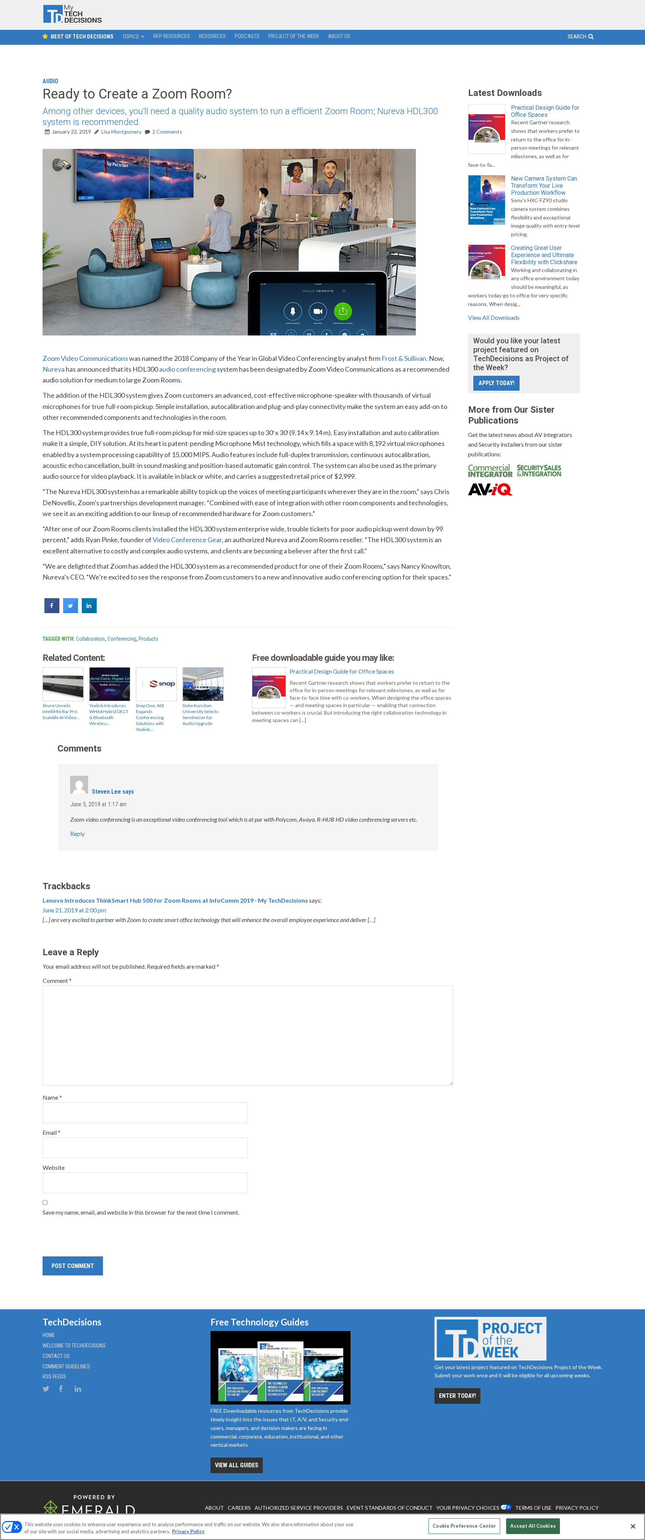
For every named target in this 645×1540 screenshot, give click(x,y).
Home (49, 1335)
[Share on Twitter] (70, 611)
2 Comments (167, 131)
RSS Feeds (54, 1377)
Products (148, 639)
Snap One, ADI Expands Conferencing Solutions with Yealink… (150, 717)
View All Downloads (494, 317)
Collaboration (90, 639)
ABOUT (214, 1508)
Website (54, 1167)
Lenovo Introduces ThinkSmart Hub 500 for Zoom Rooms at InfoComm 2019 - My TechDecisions (175, 900)
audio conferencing (187, 369)
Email (51, 1132)
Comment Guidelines (66, 1366)
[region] (322, 1527)
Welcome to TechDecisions (74, 1346)
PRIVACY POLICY (577, 1508)
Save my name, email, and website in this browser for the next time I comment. (141, 1212)
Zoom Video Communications (85, 358)
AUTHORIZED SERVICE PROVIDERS (299, 1508)
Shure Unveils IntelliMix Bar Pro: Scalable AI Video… (61, 711)
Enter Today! (457, 1395)
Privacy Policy (188, 1532)
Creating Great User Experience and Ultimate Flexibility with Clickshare (544, 255)
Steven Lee (106, 791)
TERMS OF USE (533, 1508)
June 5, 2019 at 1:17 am (98, 804)
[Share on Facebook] (51, 611)
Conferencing (122, 639)
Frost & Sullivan (403, 358)
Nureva (54, 369)
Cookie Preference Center (464, 1526)
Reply (77, 833)
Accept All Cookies (532, 1526)
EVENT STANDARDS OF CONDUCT (390, 1508)
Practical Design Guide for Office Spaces (342, 671)
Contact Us (56, 1356)
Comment (57, 980)
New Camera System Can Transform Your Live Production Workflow (544, 185)
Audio (50, 81)
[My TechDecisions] (72, 21)
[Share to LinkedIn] (89, 611)
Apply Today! (496, 383)
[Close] (633, 1526)
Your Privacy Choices (467, 1508)
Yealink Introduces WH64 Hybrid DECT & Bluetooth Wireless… (108, 714)
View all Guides (236, 1465)
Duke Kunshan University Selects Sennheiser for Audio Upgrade (201, 714)
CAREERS (239, 1508)
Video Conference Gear (187, 539)
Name (52, 1097)
